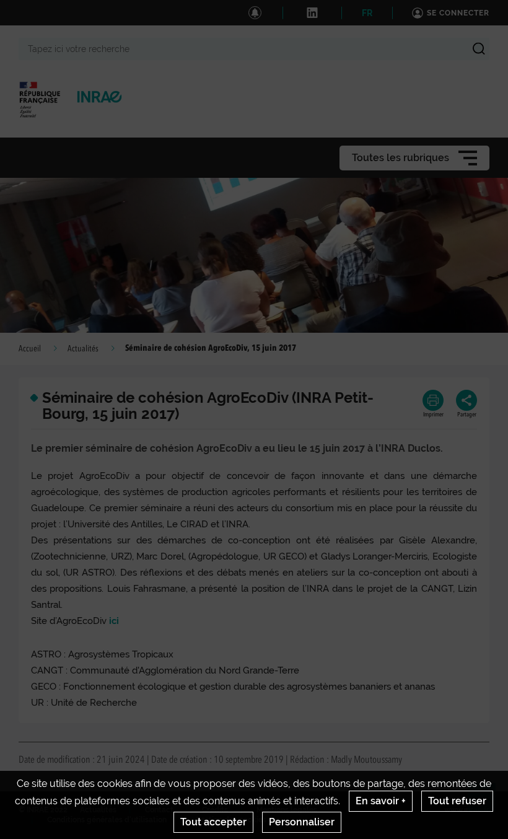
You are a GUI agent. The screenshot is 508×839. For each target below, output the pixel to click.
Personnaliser (302, 822)
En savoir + (381, 801)
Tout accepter (213, 822)
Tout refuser (457, 801)
